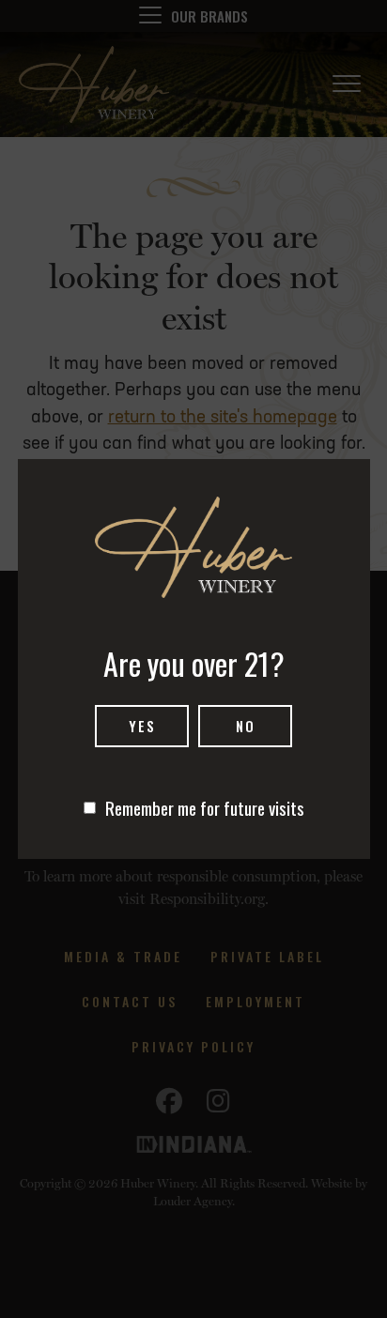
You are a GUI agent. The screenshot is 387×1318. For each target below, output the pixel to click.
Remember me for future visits (204, 807)
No (245, 725)
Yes (142, 725)
